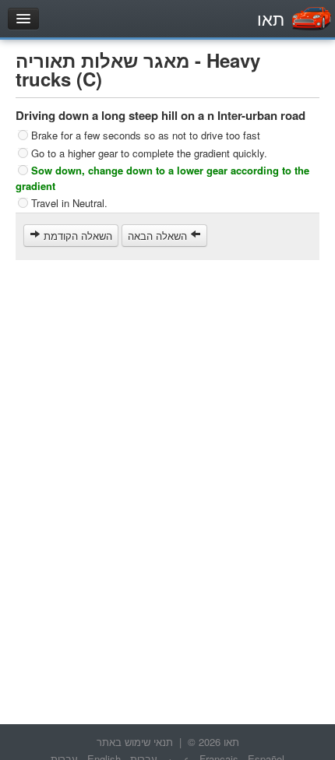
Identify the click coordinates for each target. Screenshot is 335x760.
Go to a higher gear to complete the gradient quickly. (149, 152)
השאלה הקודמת (76, 235)
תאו (270, 18)
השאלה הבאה (159, 235)
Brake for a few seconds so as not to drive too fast (145, 135)
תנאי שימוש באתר (135, 741)
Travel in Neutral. (69, 202)
